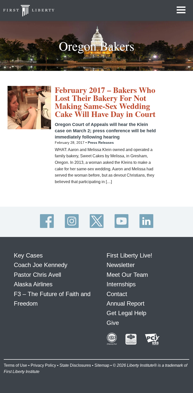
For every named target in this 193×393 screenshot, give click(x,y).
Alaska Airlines (33, 284)
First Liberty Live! (129, 255)
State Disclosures (75, 365)
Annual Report (125, 303)
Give (113, 322)
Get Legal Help (126, 313)
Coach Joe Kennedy (40, 264)
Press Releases (101, 143)
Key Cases (28, 255)
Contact (117, 294)
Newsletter (121, 264)
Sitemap (101, 365)
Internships (121, 284)
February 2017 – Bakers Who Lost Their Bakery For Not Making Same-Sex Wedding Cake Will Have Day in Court (105, 102)
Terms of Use (15, 365)
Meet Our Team (127, 274)
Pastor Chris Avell (37, 274)
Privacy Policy (43, 365)
